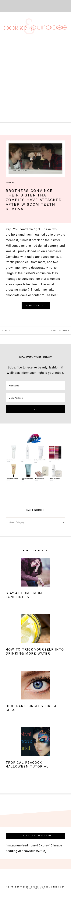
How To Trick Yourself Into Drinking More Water (35, 651)
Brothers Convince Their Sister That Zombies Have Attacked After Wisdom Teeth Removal (34, 199)
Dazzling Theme (41, 887)
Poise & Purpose (36, 26)
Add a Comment (60, 331)
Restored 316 (35, 889)
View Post (35, 305)
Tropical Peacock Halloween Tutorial (27, 764)
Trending (10, 183)
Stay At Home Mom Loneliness (24, 595)
